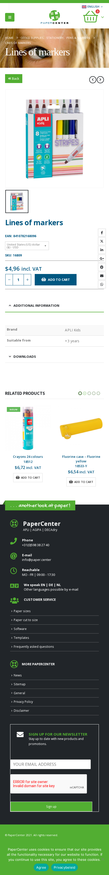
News (18, 689)
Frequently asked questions (34, 661)
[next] (100, 79)
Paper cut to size (26, 634)
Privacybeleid (64, 867)
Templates (21, 652)
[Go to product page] (28, 428)
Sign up (51, 821)
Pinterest (102, 267)
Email (102, 276)
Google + (102, 258)
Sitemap (20, 698)
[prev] (92, 79)
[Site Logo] (54, 17)
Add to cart (59, 279)
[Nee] (102, 859)
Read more (83, 496)
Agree (41, 867)
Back (15, 78)
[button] (9, 17)
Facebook (102, 233)
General (19, 707)
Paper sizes (22, 625)
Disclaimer (21, 725)
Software (20, 643)
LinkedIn (102, 250)
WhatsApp (102, 284)
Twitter (102, 241)
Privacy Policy (23, 716)
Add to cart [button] (30, 482)
